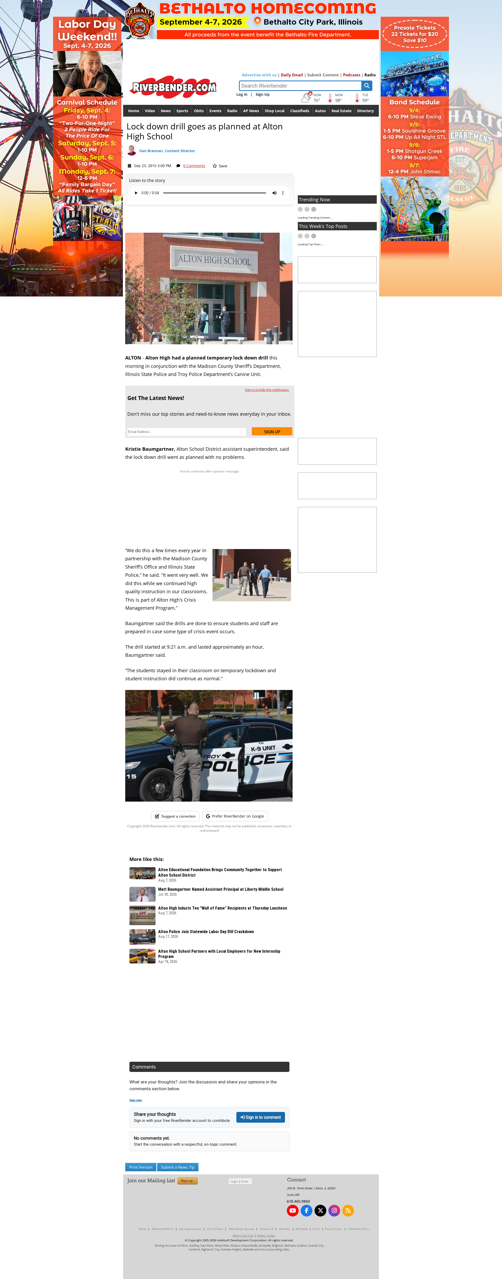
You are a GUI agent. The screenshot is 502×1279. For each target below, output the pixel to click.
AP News (251, 110)
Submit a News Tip (178, 1167)
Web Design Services (241, 1229)
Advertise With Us (163, 1229)
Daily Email (292, 74)
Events (215, 110)
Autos (320, 110)
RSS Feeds (301, 1229)
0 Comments (194, 165)
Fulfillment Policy (358, 1229)
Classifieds (299, 110)
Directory (365, 110)
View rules (135, 1100)
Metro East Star (243, 1235)
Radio (370, 74)
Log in (241, 94)
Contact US (266, 1229)
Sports (182, 110)
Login (234, 1181)
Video (150, 110)
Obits (199, 110)
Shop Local (274, 110)
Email (244, 1181)
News (166, 110)
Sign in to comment (263, 1117)
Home (133, 110)
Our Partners (215, 1229)
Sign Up (263, 94)
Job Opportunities (190, 1229)
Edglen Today (266, 1235)
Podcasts (351, 74)
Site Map (284, 1229)
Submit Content (323, 74)
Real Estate (341, 110)
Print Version (140, 1167)
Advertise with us (259, 74)
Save (222, 165)
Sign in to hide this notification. (267, 389)
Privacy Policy (333, 1229)
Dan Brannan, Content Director (167, 150)
